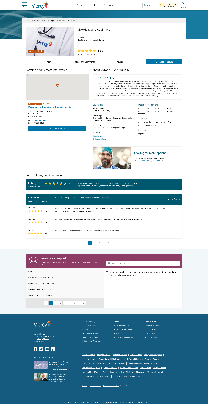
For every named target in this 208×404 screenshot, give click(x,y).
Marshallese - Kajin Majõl (92, 368)
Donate (117, 322)
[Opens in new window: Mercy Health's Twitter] (41, 349)
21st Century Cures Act (111, 386)
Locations (94, 5)
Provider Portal (151, 333)
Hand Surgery (49, 21)
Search (183, 7)
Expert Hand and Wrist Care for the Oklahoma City (117, 402)
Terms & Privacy (95, 386)
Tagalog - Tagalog (152, 359)
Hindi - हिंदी (107, 363)
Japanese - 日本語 (120, 376)
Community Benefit (152, 325)
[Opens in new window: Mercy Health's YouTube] (47, 349)
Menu (24, 7)
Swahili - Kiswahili (110, 368)
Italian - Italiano (135, 376)
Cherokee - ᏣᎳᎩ (142, 372)
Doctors (80, 5)
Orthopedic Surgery (100, 139)
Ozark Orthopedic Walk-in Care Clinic (86, 402)
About (49, 62)
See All (51, 357)
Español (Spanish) (136, 359)
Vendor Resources (152, 337)
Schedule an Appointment (93, 341)
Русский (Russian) (89, 359)
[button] (57, 85)
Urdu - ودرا (120, 372)
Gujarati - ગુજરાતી (103, 376)
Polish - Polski (145, 368)
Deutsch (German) (120, 355)
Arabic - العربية (157, 372)
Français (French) (104, 355)
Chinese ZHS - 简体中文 (91, 372)
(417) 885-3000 (40, 120)
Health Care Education (123, 329)
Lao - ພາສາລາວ (119, 363)
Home (28, 21)
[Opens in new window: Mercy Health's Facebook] (35, 349)
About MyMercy (88, 322)
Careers (85, 329)
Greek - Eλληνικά (151, 363)
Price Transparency (121, 325)
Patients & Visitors (152, 329)
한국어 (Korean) (136, 355)
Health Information (90, 333)
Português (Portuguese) (153, 355)
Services (108, 5)
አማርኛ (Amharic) (88, 355)
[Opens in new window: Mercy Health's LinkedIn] (53, 349)
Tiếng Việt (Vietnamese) (91, 363)
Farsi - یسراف (108, 372)
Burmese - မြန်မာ (88, 376)
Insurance (120, 62)
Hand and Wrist (142, 402)
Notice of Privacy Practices (93, 337)
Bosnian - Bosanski (134, 363)
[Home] (40, 5)
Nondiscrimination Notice (124, 337)
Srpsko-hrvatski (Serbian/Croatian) (113, 359)
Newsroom (118, 333)
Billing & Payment (89, 325)
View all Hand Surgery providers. (148, 161)
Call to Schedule (165, 62)
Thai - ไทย (130, 372)
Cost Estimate (150, 322)
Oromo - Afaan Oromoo (129, 368)
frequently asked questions (123, 186)
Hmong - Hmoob (159, 368)
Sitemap (85, 386)
